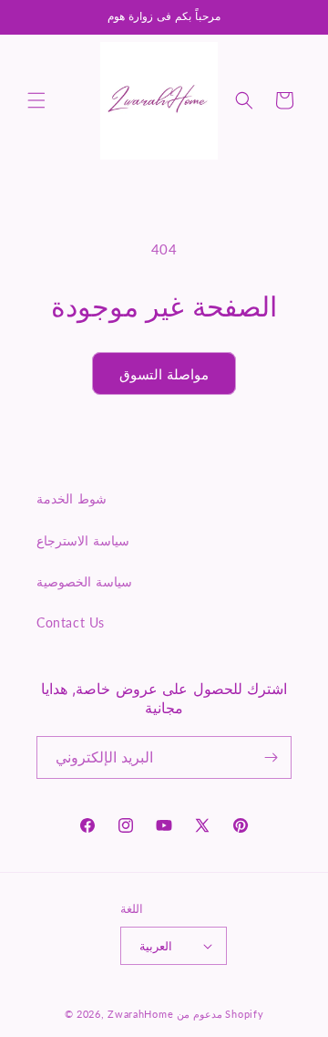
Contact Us (70, 622)
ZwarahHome (140, 1014)
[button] (36, 100)
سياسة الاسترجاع (82, 540)
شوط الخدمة (71, 498)
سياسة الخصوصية (84, 581)
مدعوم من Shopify (220, 1014)
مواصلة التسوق (164, 374)
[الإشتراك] (271, 757)
